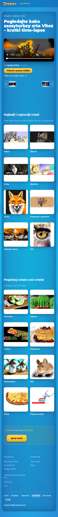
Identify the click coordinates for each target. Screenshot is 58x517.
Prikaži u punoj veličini (18, 70)
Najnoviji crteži (11, 461)
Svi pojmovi (9, 465)
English (14, 496)
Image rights (10, 469)
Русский (47, 496)
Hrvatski (36, 496)
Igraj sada (17, 438)
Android (7, 482)
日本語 (8, 500)
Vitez (23, 16)
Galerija (16, 16)
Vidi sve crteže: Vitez (14, 76)
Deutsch (25, 496)
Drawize (7, 16)
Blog (33, 465)
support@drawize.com (15, 505)
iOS (5, 486)
